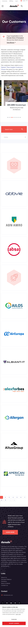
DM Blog (11, 1)
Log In (16, 1)
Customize (14, 619)
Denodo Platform (6, 579)
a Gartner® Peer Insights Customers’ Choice (12, 67)
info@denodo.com (8, 595)
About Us (4, 577)
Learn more (10, 532)
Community (4, 1)
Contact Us (4, 585)
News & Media (5, 583)
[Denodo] (14, 6)
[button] (8, 117)
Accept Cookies (14, 623)
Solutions (4, 581)
